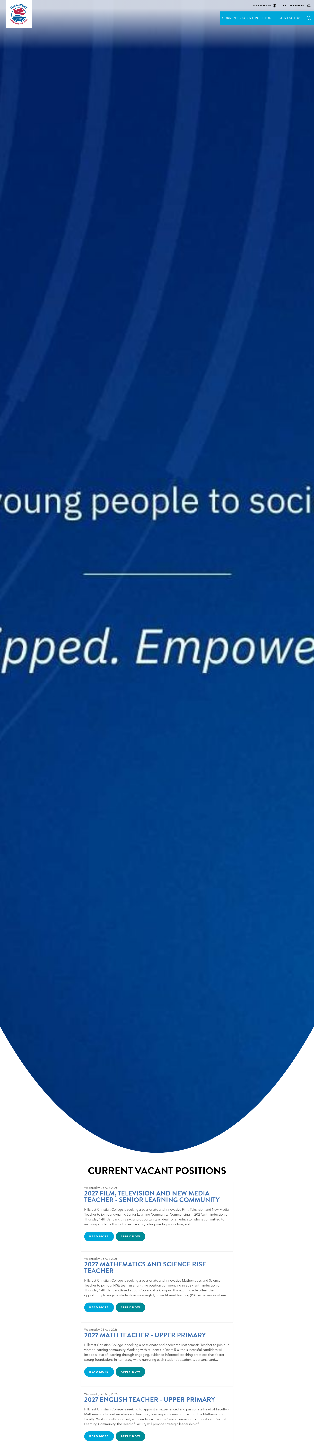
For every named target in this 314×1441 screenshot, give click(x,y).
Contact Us (290, 18)
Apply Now (130, 1236)
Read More (99, 1236)
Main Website (262, 5)
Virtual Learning (294, 5)
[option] (157, 576)
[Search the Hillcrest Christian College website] (309, 18)
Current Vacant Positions (248, 18)
